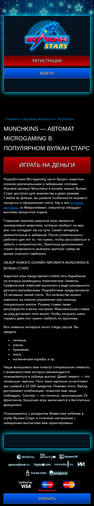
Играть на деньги (47, 165)
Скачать (47, 499)
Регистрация (47, 61)
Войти (47, 73)
